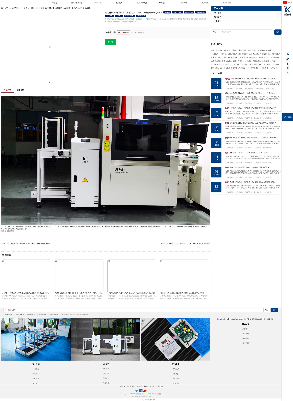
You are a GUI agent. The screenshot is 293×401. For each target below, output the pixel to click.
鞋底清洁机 (244, 57)
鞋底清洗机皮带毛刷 (67, 314)
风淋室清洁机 (216, 57)
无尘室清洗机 (263, 57)
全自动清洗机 (227, 61)
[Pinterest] (288, 68)
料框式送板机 (265, 54)
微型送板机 (224, 50)
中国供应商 (139, 386)
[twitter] (136, 390)
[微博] (145, 391)
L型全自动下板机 (239, 68)
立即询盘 (110, 42)
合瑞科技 (269, 50)
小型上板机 (233, 50)
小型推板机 (261, 50)
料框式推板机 (275, 54)
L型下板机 (275, 64)
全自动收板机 (224, 64)
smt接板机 (265, 61)
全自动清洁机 (237, 61)
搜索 (277, 32)
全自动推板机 (232, 54)
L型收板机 (215, 68)
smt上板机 (223, 54)
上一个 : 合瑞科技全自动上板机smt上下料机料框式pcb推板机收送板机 (25, 243)
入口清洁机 (257, 61)
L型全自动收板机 (253, 68)
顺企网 (146, 386)
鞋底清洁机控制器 (82, 314)
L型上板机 (266, 64)
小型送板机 (243, 50)
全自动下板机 (235, 64)
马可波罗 (122, 386)
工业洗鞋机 (226, 57)
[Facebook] (288, 64)
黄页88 (152, 386)
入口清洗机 (247, 61)
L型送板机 (258, 64)
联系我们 (289, 117)
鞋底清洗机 (253, 57)
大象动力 (217, 21)
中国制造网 (159, 386)
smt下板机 (214, 64)
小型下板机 (273, 68)
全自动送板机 (6, 226)
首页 (6, 8)
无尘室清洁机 (274, 57)
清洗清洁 (217, 17)
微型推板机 (252, 50)
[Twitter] (288, 73)
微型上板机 (215, 50)
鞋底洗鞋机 (235, 57)
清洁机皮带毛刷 (278, 118)
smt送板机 (214, 54)
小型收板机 (264, 68)
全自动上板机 (29, 8)
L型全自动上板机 (247, 64)
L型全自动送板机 (226, 68)
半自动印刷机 (54, 314)
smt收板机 (273, 61)
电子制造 (16, 8)
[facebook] (140, 391)
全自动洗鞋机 (216, 61)
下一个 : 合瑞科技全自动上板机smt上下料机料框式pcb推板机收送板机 (185, 243)
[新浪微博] (288, 59)
